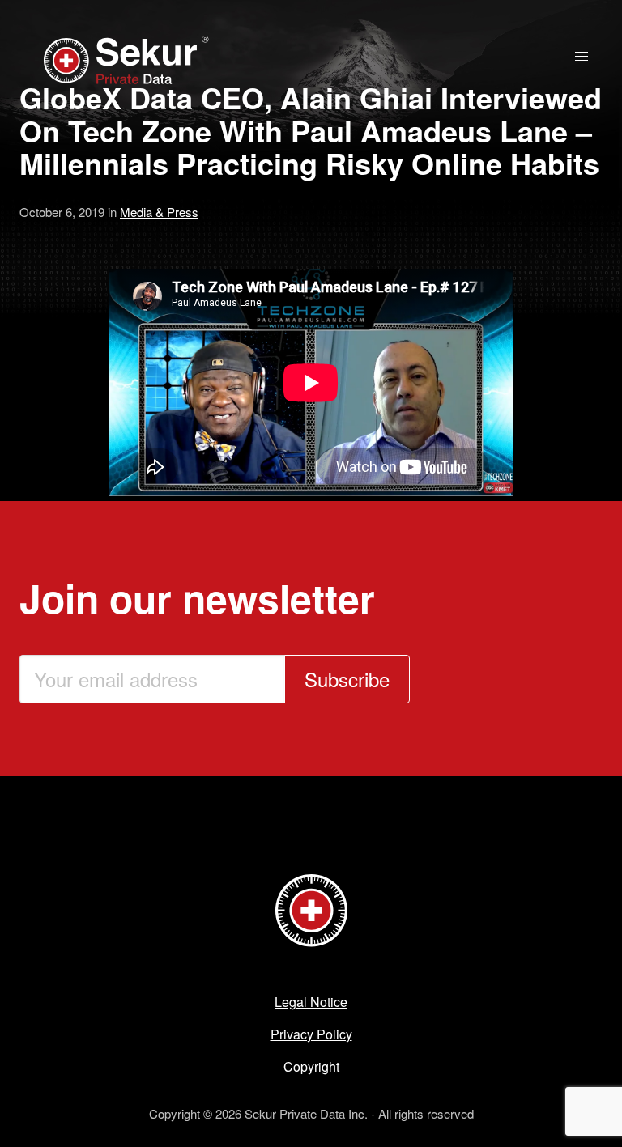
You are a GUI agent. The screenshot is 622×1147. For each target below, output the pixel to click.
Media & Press (159, 211)
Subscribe (347, 679)
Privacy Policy (311, 1034)
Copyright (311, 1066)
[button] (581, 57)
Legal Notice (311, 1001)
